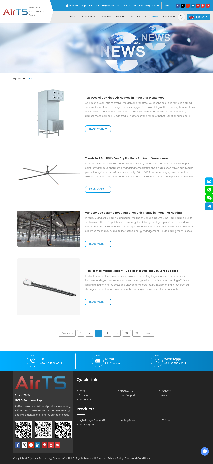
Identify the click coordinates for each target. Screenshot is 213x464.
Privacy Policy (115, 458)
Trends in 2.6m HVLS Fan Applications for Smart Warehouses (127, 158)
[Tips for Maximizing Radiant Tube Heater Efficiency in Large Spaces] (48, 286)
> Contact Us (84, 399)
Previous (67, 333)
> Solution (82, 395)
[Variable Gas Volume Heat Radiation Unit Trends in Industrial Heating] (48, 229)
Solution (120, 17)
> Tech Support (126, 395)
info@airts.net (152, 5)
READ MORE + (98, 129)
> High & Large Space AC (91, 420)
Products (106, 17)
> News (163, 395)
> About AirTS (125, 391)
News (155, 17)
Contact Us (169, 17)
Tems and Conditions (137, 458)
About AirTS (88, 17)
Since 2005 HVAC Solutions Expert (36, 11)
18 (126, 333)
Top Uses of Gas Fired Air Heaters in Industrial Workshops (124, 98)
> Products (165, 391)
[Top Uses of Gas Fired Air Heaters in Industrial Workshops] (48, 113)
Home (72, 17)
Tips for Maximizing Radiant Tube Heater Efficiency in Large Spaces (131, 271)
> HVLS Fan (165, 420)
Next (148, 333)
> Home (81, 391)
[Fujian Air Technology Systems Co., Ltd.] (15, 12)
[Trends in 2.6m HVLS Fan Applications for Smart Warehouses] (48, 174)
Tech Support (138, 17)
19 (136, 333)
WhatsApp (80, 5)
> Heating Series (127, 420)
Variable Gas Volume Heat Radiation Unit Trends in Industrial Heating (133, 213)
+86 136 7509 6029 (175, 363)
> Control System (86, 424)
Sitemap (101, 458)
